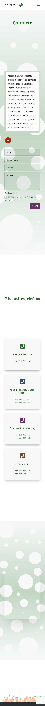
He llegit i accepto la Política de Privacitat (20, 199)
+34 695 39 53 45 (22, 402)
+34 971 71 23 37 (22, 399)
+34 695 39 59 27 (22, 473)
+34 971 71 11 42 (22, 361)
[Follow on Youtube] (8, 140)
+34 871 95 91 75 (22, 470)
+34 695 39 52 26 (22, 438)
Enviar (35, 206)
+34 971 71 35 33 (22, 435)
